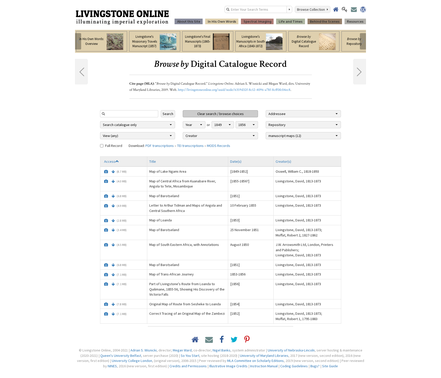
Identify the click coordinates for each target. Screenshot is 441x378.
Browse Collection (311, 9)
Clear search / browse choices (220, 113)
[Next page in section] (359, 71)
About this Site (188, 21)
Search (168, 113)
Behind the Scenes (324, 21)
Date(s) (235, 161)
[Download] (113, 171)
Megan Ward (182, 350)
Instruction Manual (264, 366)
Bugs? (315, 366)
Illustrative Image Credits (228, 366)
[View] (106, 171)
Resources (355, 21)
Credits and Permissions (188, 366)
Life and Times (290, 21)
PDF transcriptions (159, 145)
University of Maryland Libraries (264, 355)
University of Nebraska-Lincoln (291, 350)
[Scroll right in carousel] (363, 41)
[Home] (122, 17)
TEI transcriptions (190, 145)
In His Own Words (222, 21)
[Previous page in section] (81, 71)
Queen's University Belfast (120, 355)
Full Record (113, 145)
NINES (112, 366)
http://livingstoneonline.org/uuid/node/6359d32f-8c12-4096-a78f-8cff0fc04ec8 (234, 89)
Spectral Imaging (257, 21)
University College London (132, 360)
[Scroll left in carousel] (78, 41)
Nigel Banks (221, 350)
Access (109, 161)
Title (152, 161)
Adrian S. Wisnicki (143, 350)
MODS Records (218, 145)
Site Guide (330, 366)
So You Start (190, 355)
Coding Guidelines (294, 366)
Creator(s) (283, 161)
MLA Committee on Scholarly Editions (255, 360)
